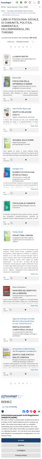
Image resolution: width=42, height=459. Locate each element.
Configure (21, 450)
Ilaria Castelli (24, 321)
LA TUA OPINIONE (9, 407)
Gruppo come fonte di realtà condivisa (23, 356)
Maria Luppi (27, 109)
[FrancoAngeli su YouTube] (10, 402)
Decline (21, 445)
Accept (21, 440)
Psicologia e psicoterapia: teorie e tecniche (20, 11)
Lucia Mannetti (31, 351)
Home (3, 11)
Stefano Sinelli (18, 232)
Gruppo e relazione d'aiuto (22, 113)
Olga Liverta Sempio (20, 319)
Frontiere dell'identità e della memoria (24, 292)
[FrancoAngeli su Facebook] (2, 402)
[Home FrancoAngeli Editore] (7, 2)
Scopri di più (34, 126)
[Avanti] (31, 47)
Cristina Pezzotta (25, 323)
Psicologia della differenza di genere (22, 82)
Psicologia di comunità (24, 203)
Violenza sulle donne (23, 140)
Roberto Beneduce (19, 287)
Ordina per (11, 42)
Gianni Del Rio (17, 109)
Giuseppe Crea (18, 169)
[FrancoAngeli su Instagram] (8, 402)
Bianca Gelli (17, 78)
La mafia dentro (20, 57)
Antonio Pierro (18, 349)
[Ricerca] (40, 7)
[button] (16, 2)
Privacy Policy (21, 455)
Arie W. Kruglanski (19, 351)
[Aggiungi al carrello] (11, 69)
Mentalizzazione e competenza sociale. (23, 328)
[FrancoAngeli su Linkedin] (5, 402)
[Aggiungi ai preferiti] (26, 69)
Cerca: (3, 7)
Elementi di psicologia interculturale (23, 173)
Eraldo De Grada (29, 349)
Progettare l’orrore (23, 235)
